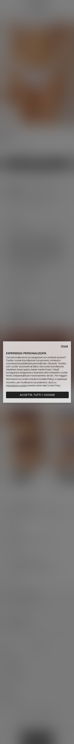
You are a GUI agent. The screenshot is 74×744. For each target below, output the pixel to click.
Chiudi (64, 346)
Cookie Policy (46, 379)
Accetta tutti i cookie (37, 395)
